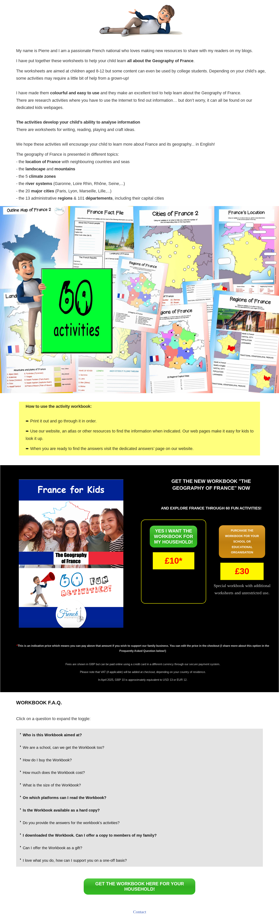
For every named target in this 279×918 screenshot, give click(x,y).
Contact (139, 911)
